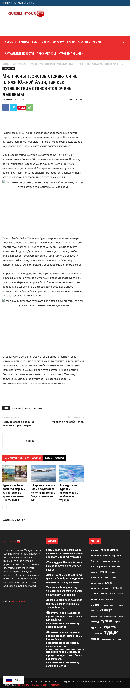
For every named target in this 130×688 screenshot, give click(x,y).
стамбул (106, 610)
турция (111, 632)
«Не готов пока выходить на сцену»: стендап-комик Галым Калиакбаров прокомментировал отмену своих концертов (64, 619)
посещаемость (106, 599)
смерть (94, 610)
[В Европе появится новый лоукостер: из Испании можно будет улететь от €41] (43, 473)
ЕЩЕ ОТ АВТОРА (54, 457)
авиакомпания (110, 550)
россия (96, 604)
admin (9, 99)
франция (117, 639)
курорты (95, 588)
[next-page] (10, 507)
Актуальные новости (19, 53)
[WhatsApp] (29, 107)
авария (94, 550)
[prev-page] (4, 507)
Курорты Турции (70, 53)
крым (100, 583)
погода (94, 599)
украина (95, 638)
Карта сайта (23, 684)
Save (23, 107)
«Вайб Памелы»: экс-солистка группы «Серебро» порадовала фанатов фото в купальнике (64, 578)
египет (103, 571)
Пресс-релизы (46, 53)
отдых (117, 588)
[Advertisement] (43, 28)
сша (121, 616)
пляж (112, 593)
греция (115, 561)
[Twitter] (13, 107)
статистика (96, 616)
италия (104, 577)
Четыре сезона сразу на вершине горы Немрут (18, 423)
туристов (96, 627)
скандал (119, 605)
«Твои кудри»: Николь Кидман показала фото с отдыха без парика (64, 566)
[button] (122, 42)
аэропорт (116, 555)
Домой (5, 63)
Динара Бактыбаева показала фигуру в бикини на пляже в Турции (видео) (64, 603)
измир (112, 572)
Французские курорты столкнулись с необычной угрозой (68, 492)
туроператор (96, 633)
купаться (16, 408)
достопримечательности (105, 566)
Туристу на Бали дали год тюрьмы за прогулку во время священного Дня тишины (14, 492)
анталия (96, 555)
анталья (106, 556)
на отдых (38, 408)
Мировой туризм (64, 41)
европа (94, 572)
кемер (113, 577)
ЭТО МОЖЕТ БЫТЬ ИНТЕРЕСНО (22, 457)
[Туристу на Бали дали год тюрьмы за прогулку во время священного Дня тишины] (14, 473)
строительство (110, 616)
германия (105, 561)
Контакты (55, 684)
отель (104, 593)
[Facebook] (5, 107)
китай (93, 583)
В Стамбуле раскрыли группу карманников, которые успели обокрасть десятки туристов (64, 553)
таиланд (95, 621)
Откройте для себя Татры (67, 422)
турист (117, 622)
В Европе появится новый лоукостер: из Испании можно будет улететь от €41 (43, 492)
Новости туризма (17, 41)
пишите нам (18, 601)
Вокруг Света (41, 41)
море (27, 408)
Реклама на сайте (40, 684)
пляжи (120, 594)
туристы (110, 627)
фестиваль (106, 639)
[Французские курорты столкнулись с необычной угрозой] (71, 473)
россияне (108, 605)
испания (95, 577)
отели (94, 593)
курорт (109, 582)
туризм (106, 621)
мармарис (106, 588)
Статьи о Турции (89, 41)
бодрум (94, 561)
